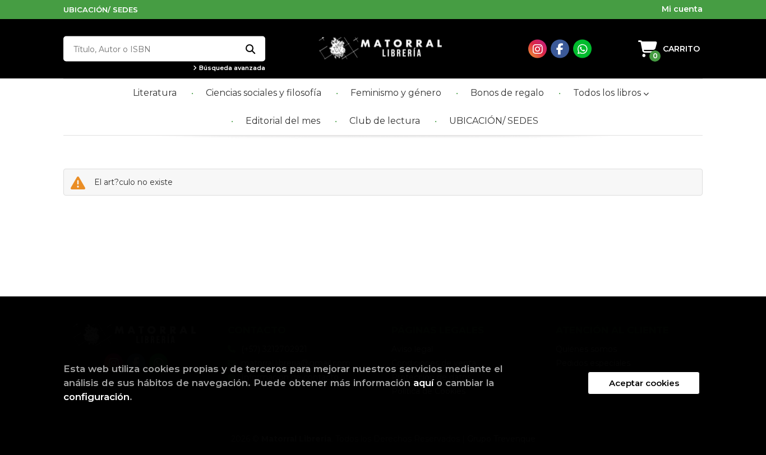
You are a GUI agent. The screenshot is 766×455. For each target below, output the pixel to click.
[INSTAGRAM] (537, 49)
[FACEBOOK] (560, 49)
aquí (423, 382)
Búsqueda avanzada (231, 68)
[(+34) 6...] (582, 49)
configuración (96, 396)
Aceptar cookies (644, 383)
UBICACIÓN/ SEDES (100, 9)
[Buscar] (249, 49)
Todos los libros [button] (608, 92)
